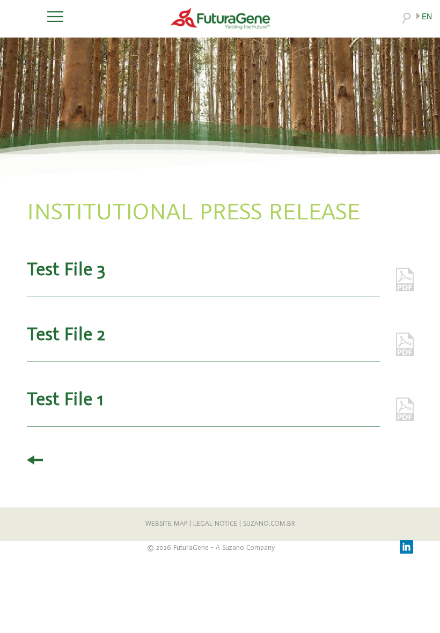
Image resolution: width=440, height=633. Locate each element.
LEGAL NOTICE (215, 523)
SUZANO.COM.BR (269, 523)
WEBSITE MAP (166, 523)
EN (427, 16)
